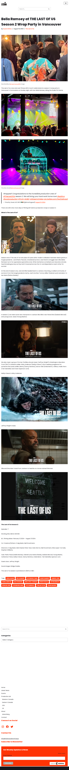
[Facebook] (7, 726)
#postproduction (10, 199)
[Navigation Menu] (66, 3)
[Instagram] (2, 726)
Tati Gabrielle (30, 585)
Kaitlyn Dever (18, 582)
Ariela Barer (10, 578)
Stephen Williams (18, 585)
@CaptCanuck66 (15, 84)
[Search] (49, 9)
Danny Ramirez (44, 578)
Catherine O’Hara (32, 578)
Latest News (5, 690)
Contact (4, 717)
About (3, 711)
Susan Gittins (7, 29)
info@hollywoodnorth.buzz (10, 739)
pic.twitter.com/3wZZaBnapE (56, 199)
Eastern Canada (7, 702)
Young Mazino (52, 585)
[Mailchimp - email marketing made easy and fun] (57, 764)
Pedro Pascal (44, 582)
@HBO (26, 199)
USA (3, 705)
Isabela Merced (6, 582)
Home (3, 687)
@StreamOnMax (37, 199)
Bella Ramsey (20, 578)
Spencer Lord (6, 585)
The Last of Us (29, 29)
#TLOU (21, 199)
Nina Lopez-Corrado (31, 582)
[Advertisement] (34, 612)
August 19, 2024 (40, 202)
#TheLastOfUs (9, 196)
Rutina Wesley (55, 582)
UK (3, 708)
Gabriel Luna (55, 578)
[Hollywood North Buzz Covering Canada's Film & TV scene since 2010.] (4, 3)
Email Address (8, 755)
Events (3, 693)
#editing (61, 196)
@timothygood (15, 188)
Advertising (6, 714)
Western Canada (7, 699)
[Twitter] (11, 726)
